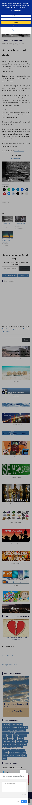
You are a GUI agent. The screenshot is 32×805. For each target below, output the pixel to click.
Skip (18, 801)
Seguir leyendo (16, 30)
